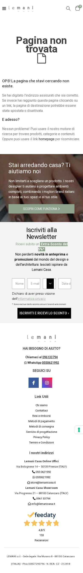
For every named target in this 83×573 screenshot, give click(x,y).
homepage (46, 139)
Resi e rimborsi (41, 415)
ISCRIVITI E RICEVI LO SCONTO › (44, 313)
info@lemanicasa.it (43, 503)
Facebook (34, 383)
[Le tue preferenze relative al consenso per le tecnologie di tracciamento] (79, 430)
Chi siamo (42, 405)
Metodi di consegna (41, 426)
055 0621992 (43, 471)
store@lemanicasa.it (43, 482)
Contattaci (41, 410)
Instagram (47, 383)
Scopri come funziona (40, 209)
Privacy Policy (41, 437)
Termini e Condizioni (41, 442)
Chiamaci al (41, 357)
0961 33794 (43, 498)
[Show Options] (50, 284)
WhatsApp (43, 362)
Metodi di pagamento (41, 421)
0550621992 (42, 477)
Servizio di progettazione (41, 431)
